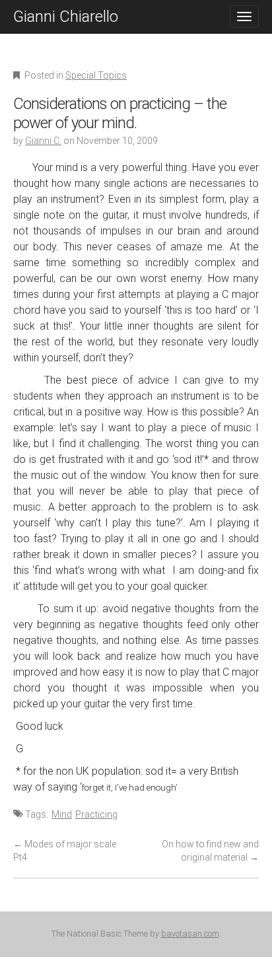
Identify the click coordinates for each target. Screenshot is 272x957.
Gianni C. (43, 140)
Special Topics (96, 75)
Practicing (96, 814)
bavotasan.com (190, 934)
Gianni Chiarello (65, 16)
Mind (61, 814)
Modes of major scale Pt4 (64, 851)
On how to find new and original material (210, 851)
